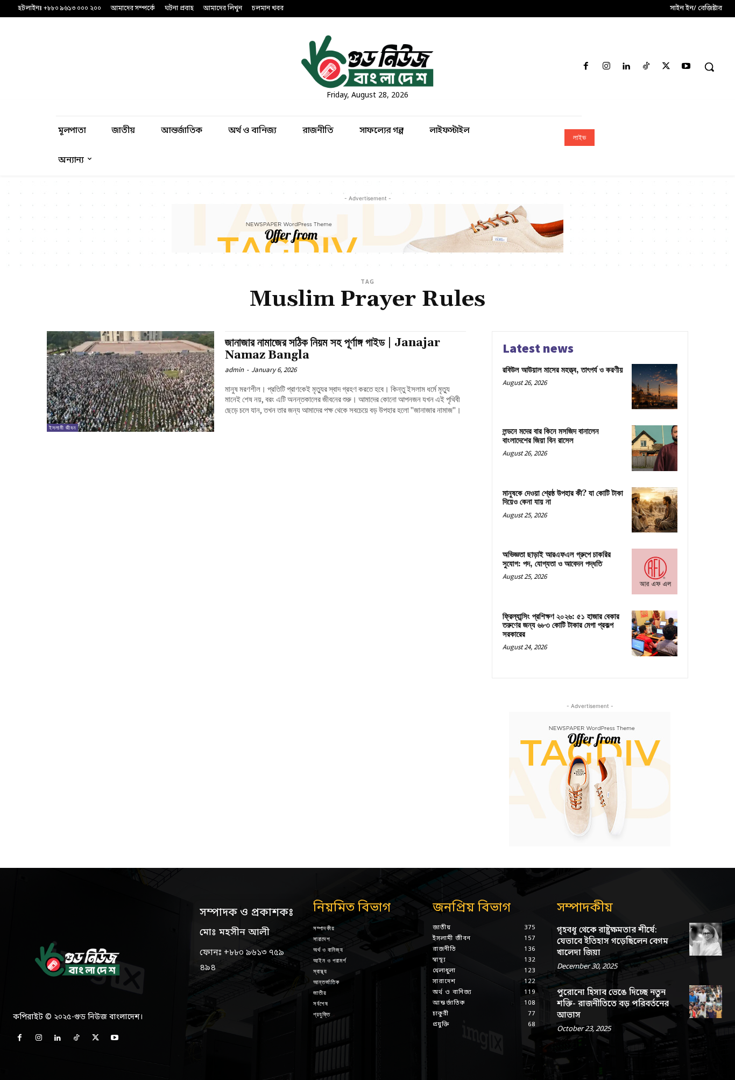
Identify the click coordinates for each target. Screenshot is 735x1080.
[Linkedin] (626, 67)
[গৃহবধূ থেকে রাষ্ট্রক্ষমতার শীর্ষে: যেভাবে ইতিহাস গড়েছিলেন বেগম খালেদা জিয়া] (705, 939)
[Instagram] (606, 67)
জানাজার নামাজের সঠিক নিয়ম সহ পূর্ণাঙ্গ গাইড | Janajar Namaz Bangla (332, 349)
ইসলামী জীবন (62, 427)
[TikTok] (646, 67)
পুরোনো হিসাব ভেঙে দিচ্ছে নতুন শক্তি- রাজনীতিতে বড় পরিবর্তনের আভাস (613, 1004)
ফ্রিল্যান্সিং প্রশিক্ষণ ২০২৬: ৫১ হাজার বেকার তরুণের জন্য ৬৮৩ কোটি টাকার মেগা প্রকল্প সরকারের (561, 626)
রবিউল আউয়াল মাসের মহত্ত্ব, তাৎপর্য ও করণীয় (563, 370)
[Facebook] (586, 67)
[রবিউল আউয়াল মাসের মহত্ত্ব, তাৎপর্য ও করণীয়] (654, 387)
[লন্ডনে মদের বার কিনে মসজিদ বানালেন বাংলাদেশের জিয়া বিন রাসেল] (654, 448)
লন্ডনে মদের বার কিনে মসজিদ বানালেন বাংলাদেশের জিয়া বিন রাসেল (551, 436)
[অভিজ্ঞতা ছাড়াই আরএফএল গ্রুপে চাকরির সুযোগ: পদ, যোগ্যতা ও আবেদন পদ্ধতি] (654, 571)
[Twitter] (666, 67)
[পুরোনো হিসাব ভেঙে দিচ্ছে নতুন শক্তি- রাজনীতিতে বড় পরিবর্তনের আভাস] (705, 1001)
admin (234, 369)
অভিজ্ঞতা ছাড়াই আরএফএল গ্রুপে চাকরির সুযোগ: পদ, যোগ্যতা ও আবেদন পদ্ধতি (557, 559)
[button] (709, 67)
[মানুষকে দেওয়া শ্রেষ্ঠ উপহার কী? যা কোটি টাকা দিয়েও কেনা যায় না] (654, 510)
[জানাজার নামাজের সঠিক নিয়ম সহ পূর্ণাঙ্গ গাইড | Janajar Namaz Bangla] (130, 381)
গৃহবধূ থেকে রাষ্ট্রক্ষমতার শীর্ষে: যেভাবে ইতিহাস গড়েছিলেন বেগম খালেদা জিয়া (612, 941)
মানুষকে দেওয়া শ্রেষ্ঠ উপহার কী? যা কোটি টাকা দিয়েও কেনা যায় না (563, 498)
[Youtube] (686, 67)
